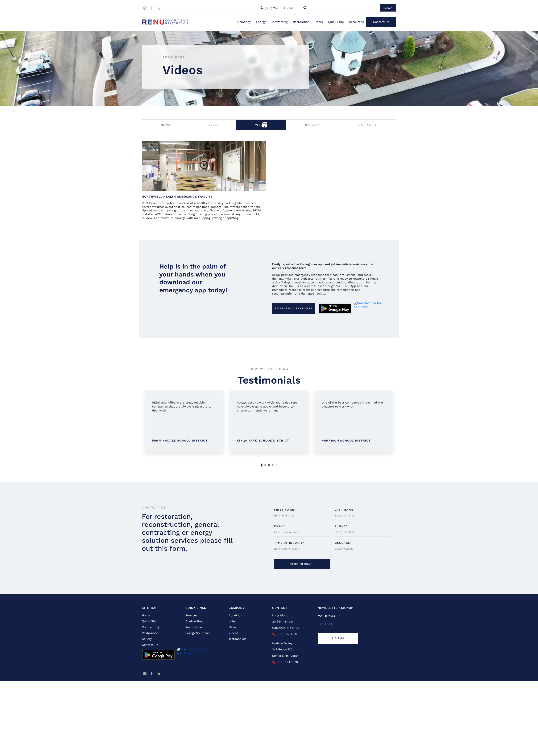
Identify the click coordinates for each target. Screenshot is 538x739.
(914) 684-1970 (287, 661)
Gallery (312, 124)
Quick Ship (336, 22)
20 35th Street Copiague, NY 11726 (285, 624)
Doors (319, 22)
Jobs (232, 621)
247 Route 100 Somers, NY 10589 (285, 652)
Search (388, 8)
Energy (261, 22)
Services (191, 615)
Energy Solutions (197, 633)
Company (244, 22)
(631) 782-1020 (286, 633)
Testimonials (237, 639)
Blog (212, 124)
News (165, 124)
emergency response (294, 308)
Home (146, 615)
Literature (367, 124)
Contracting (279, 22)
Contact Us (381, 22)
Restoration (301, 22)
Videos (233, 633)
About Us (235, 615)
